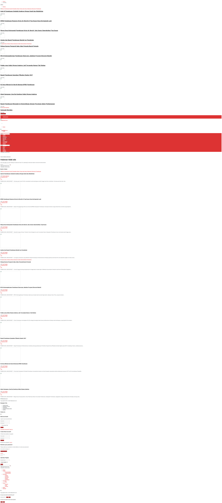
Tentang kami (5, 116)
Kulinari (4, 150)
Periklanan (5, 407)
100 (1, 204)
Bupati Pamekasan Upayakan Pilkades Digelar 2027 (16, 75)
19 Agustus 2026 (3, 253)
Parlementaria (8, 473)
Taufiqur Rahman (5, 176)
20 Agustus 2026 (3, 228)
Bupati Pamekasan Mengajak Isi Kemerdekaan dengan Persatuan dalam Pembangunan (27, 104)
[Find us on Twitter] (0, 119)
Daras (4, 146)
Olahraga (4, 145)
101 (1, 179)
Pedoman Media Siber (7, 123)
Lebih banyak (3, 113)
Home (4, 127)
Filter (2, 4)
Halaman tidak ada (6, 156)
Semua (4, 6)
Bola (4, 140)
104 (1, 255)
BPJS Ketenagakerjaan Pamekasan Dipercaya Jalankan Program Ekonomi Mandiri (26, 56)
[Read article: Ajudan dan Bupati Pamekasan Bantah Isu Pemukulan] (111, 241)
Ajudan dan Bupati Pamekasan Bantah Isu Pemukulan (17, 40)
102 (1, 267)
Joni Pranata (4, 201)
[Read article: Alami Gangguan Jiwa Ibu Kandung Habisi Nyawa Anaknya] (111, 380)
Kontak (4, 409)
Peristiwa (5, 137)
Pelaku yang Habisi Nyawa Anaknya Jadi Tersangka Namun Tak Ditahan (22, 65)
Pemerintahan (8, 472)
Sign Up (11, 429)
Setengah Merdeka (6, 110)
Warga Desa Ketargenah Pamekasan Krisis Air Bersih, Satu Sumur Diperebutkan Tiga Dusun (29, 30)
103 (1, 318)
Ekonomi (4, 139)
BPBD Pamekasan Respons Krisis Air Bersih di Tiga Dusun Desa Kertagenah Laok (26, 21)
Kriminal (4, 138)
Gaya (4, 148)
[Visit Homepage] (4, 120)
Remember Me (5, 425)
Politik (4, 134)
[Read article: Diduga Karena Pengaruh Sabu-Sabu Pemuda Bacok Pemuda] (111, 259)
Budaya (4, 143)
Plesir (4, 149)
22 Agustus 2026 (3, 177)
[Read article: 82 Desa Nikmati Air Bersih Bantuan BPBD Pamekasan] (111, 354)
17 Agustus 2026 (3, 392)
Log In (11, 442)
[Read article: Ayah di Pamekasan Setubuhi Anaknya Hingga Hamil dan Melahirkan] (111, 171)
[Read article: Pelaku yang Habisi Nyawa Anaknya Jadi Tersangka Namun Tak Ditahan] (111, 303)
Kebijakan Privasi (6, 406)
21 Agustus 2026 (3, 202)
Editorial (4, 151)
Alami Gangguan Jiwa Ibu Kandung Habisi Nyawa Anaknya (18, 94)
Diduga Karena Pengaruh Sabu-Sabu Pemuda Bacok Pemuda (19, 46)
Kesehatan (5, 142)
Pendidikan (5, 141)
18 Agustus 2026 (3, 316)
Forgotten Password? (4, 429)
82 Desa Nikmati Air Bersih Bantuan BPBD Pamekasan (17, 84)
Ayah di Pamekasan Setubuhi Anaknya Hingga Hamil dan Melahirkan (21, 11)
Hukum (4, 135)
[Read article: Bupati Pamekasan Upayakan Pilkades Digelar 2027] (111, 329)
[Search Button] (10, 145)
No (9, 497)
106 (1, 293)
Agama (4, 144)
